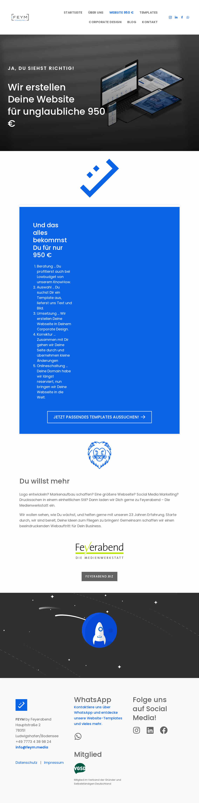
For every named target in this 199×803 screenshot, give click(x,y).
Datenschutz (26, 762)
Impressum (54, 762)
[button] (170, 17)
